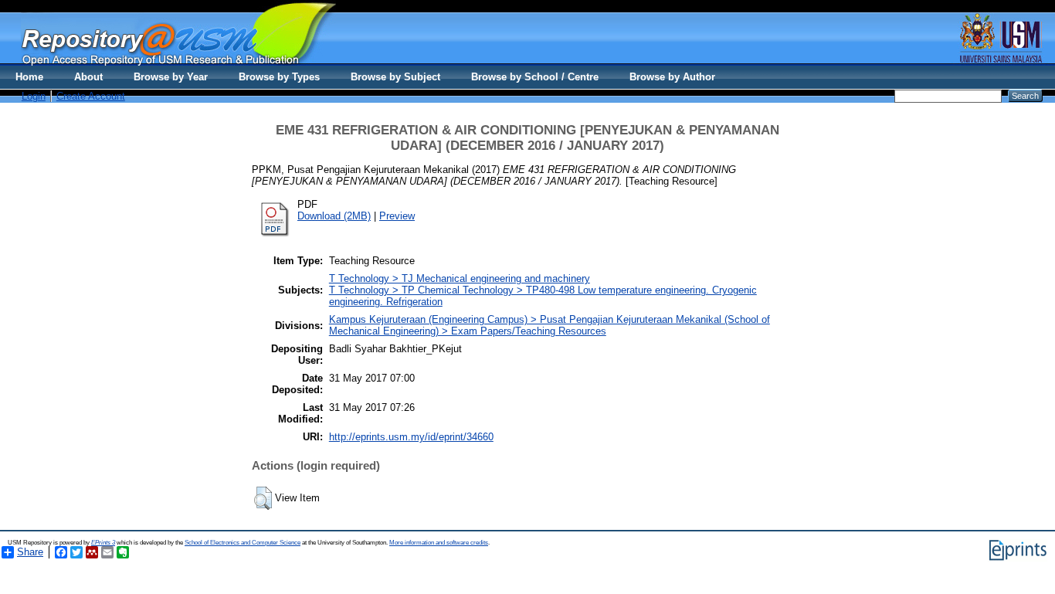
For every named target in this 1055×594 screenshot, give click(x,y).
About (88, 77)
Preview (397, 216)
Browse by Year (171, 77)
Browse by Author (672, 77)
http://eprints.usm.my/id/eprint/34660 (411, 437)
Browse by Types (279, 77)
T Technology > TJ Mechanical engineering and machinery (459, 278)
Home (29, 77)
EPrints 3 (103, 542)
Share (30, 552)
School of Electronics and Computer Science (242, 542)
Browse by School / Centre (535, 77)
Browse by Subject (395, 77)
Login (34, 96)
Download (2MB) (334, 216)
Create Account (90, 96)
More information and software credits (438, 542)
